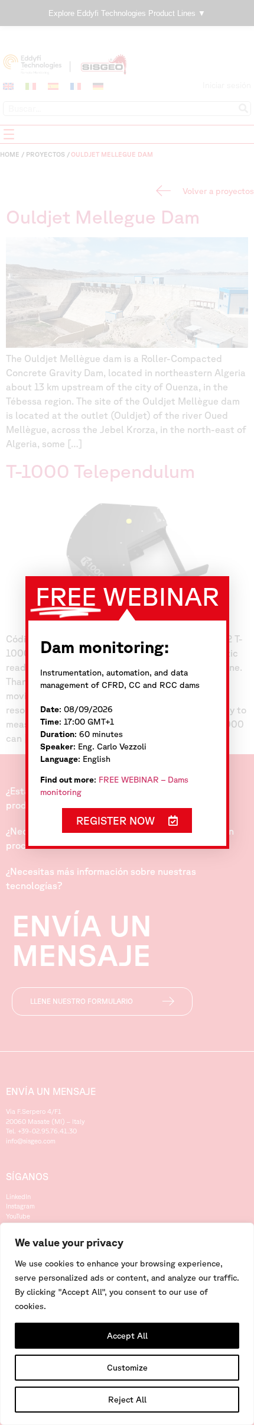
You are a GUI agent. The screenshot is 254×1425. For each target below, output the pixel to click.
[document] (127, 712)
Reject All (127, 1399)
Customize (127, 1367)
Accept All (127, 1335)
